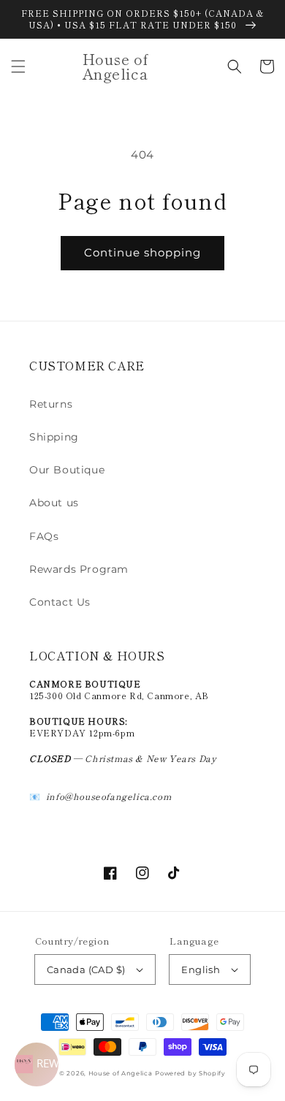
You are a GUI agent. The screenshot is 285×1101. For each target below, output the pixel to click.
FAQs (43, 536)
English (200, 969)
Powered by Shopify (190, 1073)
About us (54, 502)
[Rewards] (36, 1064)
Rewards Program (79, 569)
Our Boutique (66, 469)
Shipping (54, 436)
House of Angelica (120, 1073)
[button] (18, 66)
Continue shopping (142, 252)
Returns (50, 404)
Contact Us (60, 602)
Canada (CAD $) (86, 969)
